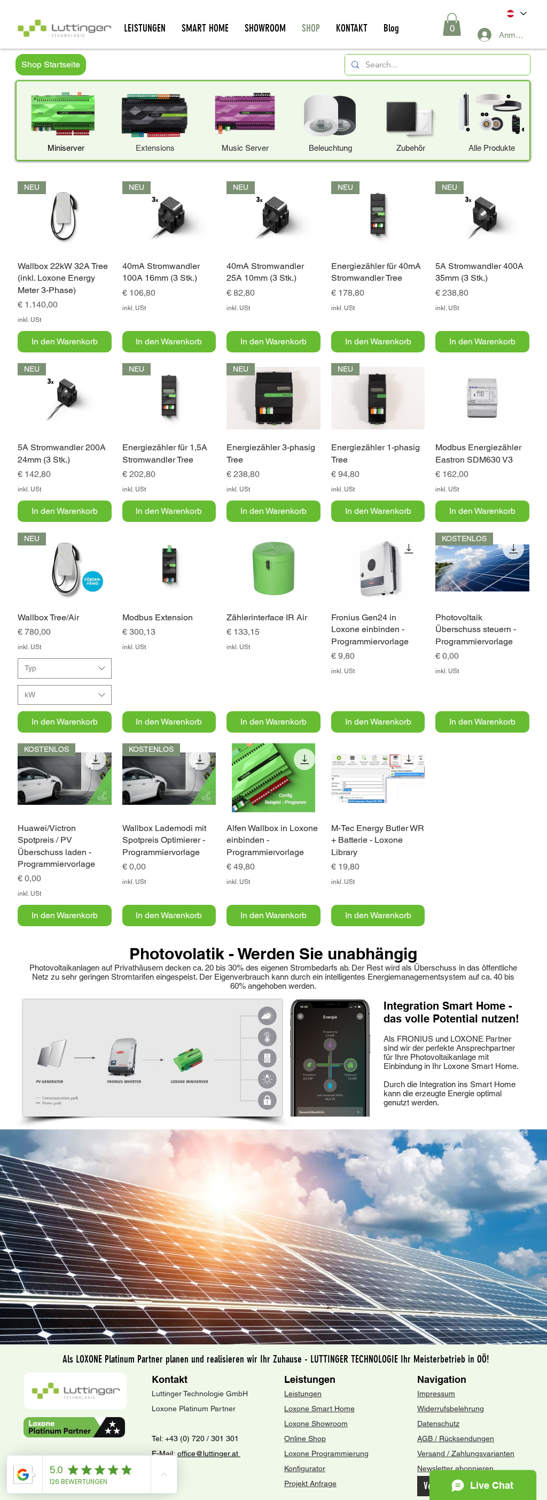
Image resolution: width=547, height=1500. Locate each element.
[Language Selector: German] (515, 13)
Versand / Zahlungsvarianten (465, 1453)
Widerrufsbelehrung (450, 1408)
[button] (452, 24)
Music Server (245, 147)
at (236, 1453)
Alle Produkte (491, 147)
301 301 (224, 1438)
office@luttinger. (204, 1453)
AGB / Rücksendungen (455, 1438)
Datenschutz (438, 1423)
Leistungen (309, 1379)
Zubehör (410, 147)
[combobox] (65, 668)
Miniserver (66, 147)
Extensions (155, 147)
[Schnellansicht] (482, 398)
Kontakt (169, 1379)
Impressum (436, 1393)
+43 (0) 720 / (187, 1438)
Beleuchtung (330, 147)
